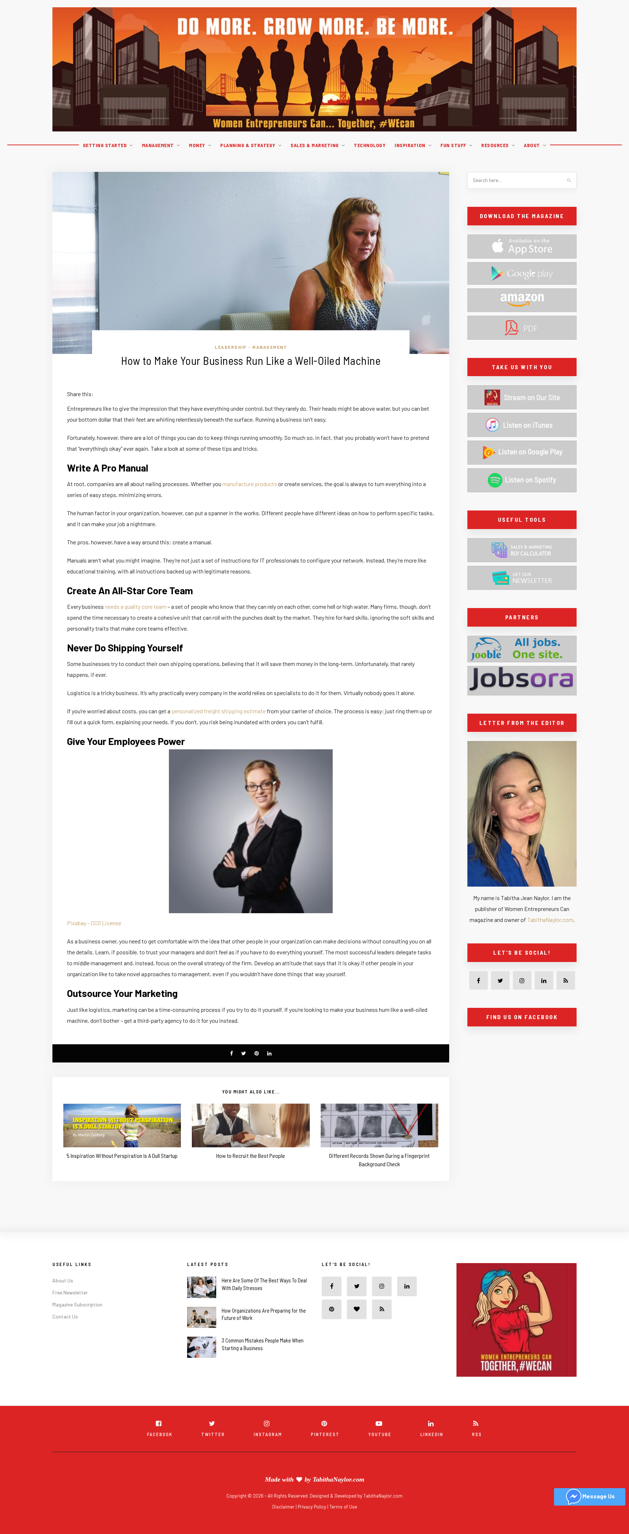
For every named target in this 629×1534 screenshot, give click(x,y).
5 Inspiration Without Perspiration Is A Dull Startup (122, 1155)
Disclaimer (284, 1507)
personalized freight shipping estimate (218, 710)
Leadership (230, 347)
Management (158, 145)
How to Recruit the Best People (250, 1155)
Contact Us (65, 1316)
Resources (495, 145)
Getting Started (105, 145)
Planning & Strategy (248, 145)
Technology (369, 145)
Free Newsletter (70, 1292)
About (532, 145)
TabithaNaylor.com (550, 919)
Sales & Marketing (314, 145)
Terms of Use (343, 1507)
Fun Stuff (453, 145)
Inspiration (410, 145)
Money (197, 145)
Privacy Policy (312, 1507)
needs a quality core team (135, 606)
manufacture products (249, 483)
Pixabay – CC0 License (94, 922)
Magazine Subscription (77, 1304)
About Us (62, 1280)
